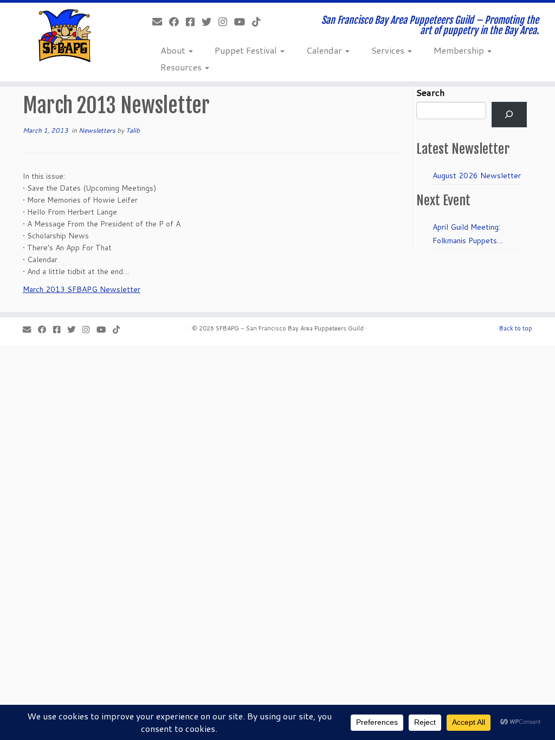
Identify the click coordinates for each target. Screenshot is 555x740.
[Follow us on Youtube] (243, 22)
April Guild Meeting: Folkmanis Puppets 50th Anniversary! (466, 235)
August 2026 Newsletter (477, 175)
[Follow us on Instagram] (226, 22)
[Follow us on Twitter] (210, 22)
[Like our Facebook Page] (177, 22)
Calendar (325, 50)
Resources (182, 67)
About (174, 50)
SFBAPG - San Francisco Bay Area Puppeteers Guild (290, 328)
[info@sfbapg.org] (160, 22)
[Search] (509, 114)
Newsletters (98, 130)
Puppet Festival (247, 50)
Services (388, 50)
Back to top (515, 328)
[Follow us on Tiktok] (260, 22)
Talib (133, 130)
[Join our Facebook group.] (194, 22)
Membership (460, 50)
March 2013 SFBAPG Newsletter (81, 289)
